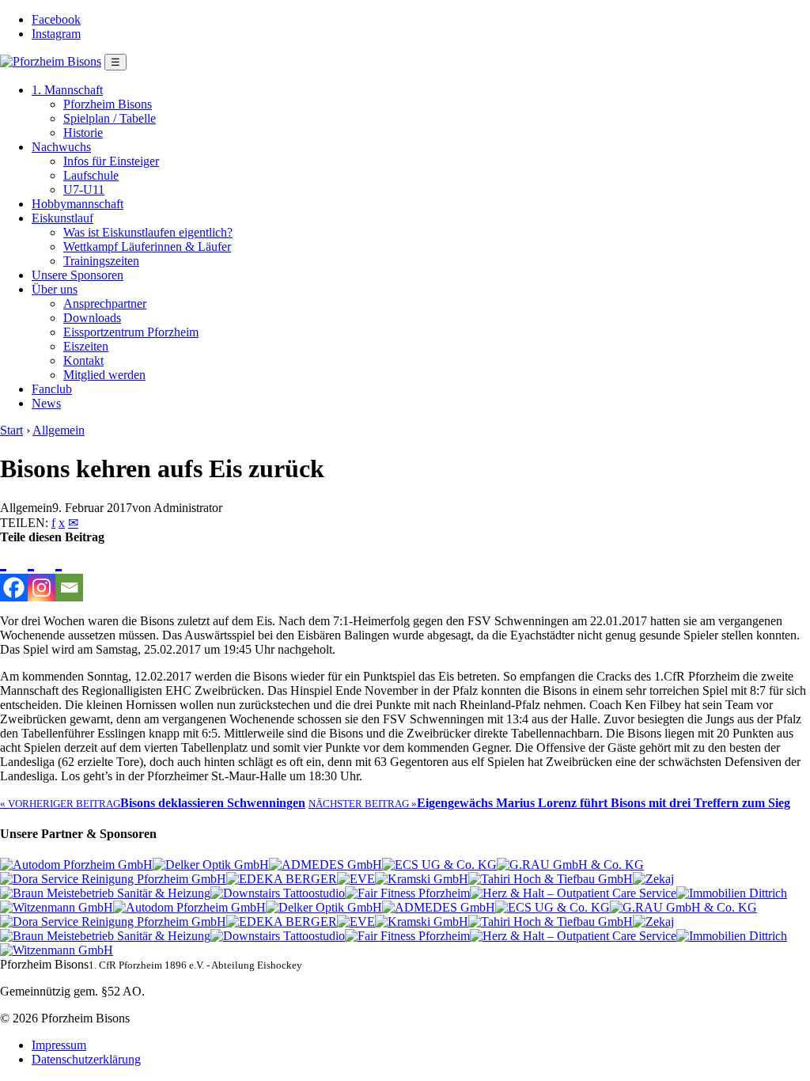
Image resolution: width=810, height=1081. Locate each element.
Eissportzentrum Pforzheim (131, 332)
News (46, 403)
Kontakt (83, 360)
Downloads (92, 317)
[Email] (69, 572)
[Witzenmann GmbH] (56, 907)
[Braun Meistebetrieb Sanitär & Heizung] (105, 893)
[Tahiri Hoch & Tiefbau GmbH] (550, 879)
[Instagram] (41, 572)
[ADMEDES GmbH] (325, 864)
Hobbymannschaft (77, 204)
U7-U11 (83, 189)
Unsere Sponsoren (77, 275)
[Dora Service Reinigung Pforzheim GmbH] (113, 879)
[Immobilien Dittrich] (731, 893)
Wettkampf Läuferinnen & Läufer (147, 246)
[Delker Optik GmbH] (211, 864)
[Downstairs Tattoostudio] (277, 893)
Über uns (55, 289)
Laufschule (91, 175)
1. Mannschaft (67, 90)
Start (11, 430)
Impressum (59, 1045)
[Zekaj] (653, 879)
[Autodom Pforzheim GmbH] (76, 864)
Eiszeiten (85, 346)
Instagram (56, 33)
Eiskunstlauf (62, 218)
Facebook (56, 19)
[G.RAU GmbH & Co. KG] (570, 864)
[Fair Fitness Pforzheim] (407, 893)
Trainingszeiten (101, 260)
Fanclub (52, 389)
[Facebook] (14, 572)
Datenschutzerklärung (86, 1059)
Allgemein (58, 430)
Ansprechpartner (104, 303)
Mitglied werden (104, 374)
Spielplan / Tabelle (109, 118)
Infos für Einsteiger (111, 161)
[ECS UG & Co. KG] (439, 864)
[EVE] (356, 879)
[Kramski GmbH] (421, 879)
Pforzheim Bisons (107, 104)
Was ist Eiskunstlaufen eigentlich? (148, 232)
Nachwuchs (61, 147)
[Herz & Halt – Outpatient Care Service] (573, 893)
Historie (83, 132)
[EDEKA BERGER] (281, 879)
